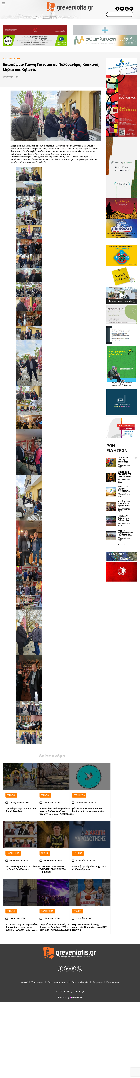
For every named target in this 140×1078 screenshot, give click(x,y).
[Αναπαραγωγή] (110, 301)
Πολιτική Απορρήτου (58, 982)
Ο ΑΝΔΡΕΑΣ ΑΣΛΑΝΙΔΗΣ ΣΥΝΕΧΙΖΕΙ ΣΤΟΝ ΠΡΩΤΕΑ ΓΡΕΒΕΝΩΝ (53, 869)
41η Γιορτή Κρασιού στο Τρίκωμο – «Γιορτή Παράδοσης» (22, 868)
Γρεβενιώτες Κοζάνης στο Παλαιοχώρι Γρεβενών (123, 518)
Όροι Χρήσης (38, 982)
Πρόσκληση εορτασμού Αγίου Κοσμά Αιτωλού (20, 810)
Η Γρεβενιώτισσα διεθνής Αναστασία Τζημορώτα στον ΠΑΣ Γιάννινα (89, 927)
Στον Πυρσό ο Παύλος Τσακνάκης (124, 459)
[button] (121, 295)
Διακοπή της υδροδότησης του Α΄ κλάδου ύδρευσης (89, 868)
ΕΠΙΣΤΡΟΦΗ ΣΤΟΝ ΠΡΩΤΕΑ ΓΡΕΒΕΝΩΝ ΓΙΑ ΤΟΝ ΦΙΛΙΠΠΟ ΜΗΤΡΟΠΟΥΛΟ (124, 474)
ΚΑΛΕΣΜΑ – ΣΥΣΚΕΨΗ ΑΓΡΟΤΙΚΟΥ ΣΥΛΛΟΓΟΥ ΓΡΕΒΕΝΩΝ (123, 489)
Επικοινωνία (112, 982)
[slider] (120, 301)
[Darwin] (76, 997)
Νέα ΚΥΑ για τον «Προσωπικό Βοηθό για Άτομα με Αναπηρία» (88, 810)
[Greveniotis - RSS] (131, 9)
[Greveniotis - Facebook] (117, 9)
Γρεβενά (11, 795)
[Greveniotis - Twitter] (122, 9)
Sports (45, 853)
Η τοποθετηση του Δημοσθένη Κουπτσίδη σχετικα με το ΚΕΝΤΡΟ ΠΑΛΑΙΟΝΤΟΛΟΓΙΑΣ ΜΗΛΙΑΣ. (21, 927)
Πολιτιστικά (13, 853)
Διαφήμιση (98, 982)
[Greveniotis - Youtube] (127, 9)
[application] (121, 295)
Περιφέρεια (79, 795)
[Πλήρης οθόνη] (134, 301)
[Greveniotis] (70, 7)
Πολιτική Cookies (80, 982)
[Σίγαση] (130, 301)
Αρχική (24, 982)
